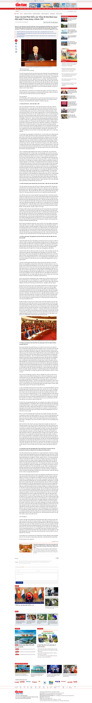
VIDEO (78, 8)
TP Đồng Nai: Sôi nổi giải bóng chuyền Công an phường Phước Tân (21, 675)
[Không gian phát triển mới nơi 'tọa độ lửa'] (25, 637)
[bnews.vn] (44, 683)
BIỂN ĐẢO (63, 8)
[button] (76, 670)
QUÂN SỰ (50, 8)
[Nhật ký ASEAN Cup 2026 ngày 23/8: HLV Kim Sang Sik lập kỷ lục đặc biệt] (51, 591)
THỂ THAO (43, 8)
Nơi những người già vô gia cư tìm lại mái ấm (25, 654)
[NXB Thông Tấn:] (38, 683)
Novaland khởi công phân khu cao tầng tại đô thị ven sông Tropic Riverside (37, 675)
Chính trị (21, 13)
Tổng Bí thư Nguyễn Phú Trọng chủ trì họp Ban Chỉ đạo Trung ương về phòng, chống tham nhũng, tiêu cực (45, 546)
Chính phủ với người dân (36, 13)
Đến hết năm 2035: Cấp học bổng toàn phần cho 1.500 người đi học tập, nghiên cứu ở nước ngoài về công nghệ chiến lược (48, 650)
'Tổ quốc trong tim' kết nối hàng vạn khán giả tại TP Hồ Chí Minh (21, 622)
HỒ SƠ (47, 8)
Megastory (17, 651)
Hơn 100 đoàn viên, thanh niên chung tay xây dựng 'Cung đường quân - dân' (53, 622)
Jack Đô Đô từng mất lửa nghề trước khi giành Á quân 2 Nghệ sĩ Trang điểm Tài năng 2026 (54, 675)
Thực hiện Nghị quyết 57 (72, 8)
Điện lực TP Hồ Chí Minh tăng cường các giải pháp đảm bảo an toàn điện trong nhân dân (70, 675)
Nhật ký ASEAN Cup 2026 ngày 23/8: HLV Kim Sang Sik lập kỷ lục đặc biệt (51, 598)
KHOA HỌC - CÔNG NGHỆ (57, 8)
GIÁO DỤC (39, 8)
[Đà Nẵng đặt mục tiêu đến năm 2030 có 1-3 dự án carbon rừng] (51, 602)
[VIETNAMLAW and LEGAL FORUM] (27, 682)
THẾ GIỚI (21, 8)
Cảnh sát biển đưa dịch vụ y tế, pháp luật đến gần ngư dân (31, 622)
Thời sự (17, 8)
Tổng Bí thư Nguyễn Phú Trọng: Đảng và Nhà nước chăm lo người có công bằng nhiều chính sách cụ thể (35, 31)
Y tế (66, 8)
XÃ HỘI (28, 8)
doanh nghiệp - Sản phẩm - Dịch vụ (21, 663)
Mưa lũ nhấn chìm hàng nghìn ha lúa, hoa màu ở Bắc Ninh (41, 622)
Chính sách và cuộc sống (27, 13)
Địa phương (70, 687)
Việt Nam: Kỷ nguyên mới (45, 13)
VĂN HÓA (35, 8)
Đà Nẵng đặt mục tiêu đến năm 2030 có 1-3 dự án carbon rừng (51, 608)
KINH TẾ (25, 8)
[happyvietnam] (32, 681)
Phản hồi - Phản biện (59, 13)
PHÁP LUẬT (32, 8)
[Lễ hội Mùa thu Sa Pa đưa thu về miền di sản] (48, 637)
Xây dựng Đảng (52, 13)
